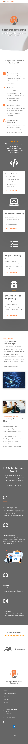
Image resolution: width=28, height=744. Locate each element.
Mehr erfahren (11, 190)
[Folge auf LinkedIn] (14, 726)
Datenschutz (17, 736)
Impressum (11, 736)
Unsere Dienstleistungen (10, 693)
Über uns (6, 699)
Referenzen (6, 696)
